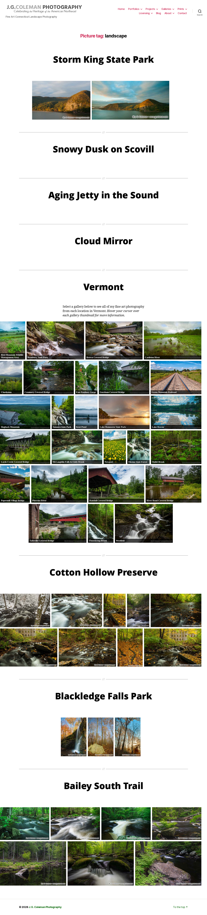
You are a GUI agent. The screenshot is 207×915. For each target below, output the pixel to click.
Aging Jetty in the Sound (103, 195)
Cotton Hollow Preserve (103, 572)
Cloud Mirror (104, 241)
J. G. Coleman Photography (45, 907)
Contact (182, 13)
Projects (150, 8)
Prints (181, 8)
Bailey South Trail (103, 785)
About (168, 13)
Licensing (144, 13)
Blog (158, 13)
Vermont (103, 287)
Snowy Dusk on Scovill (103, 149)
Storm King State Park (103, 59)
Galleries (166, 8)
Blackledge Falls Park (103, 696)
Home (121, 8)
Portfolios (133, 8)
